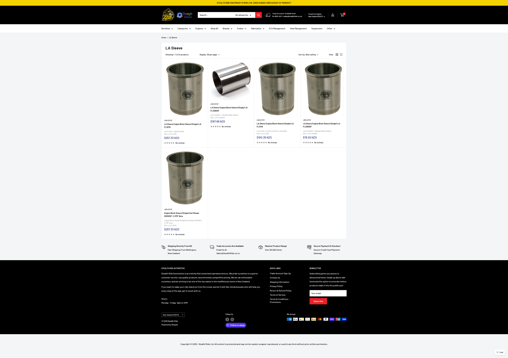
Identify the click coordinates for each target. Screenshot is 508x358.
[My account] (332, 15)
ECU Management (277, 28)
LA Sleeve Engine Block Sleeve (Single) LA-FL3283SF (229, 109)
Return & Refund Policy (280, 290)
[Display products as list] (341, 54)
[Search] (258, 15)
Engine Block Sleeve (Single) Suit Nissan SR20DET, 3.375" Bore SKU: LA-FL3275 (183, 223)
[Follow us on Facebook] (227, 319)
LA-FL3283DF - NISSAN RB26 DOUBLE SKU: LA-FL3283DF (317, 132)
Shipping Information (279, 282)
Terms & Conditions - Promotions (279, 300)
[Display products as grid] (337, 54)
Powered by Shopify (169, 325)
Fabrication (256, 28)
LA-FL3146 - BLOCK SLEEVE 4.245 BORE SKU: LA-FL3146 (272, 132)
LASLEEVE (168, 120)
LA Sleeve (173, 37)
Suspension (316, 28)
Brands (226, 28)
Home (163, 37)
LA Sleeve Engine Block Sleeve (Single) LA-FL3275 (183, 125)
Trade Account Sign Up (280, 273)
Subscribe (318, 301)
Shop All (214, 28)
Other (329, 28)
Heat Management (298, 28)
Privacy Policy (276, 286)
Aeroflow (165, 28)
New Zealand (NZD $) (171, 315)
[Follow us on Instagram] (232, 319)
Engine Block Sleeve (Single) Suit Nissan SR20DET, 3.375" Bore (181, 214)
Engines (199, 28)
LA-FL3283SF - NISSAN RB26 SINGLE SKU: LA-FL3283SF (224, 116)
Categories (183, 28)
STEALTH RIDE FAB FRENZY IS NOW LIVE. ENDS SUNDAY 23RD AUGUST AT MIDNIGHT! (254, 3)
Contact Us (275, 277)
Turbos (240, 28)
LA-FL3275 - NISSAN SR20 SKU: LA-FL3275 (174, 132)
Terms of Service (277, 295)
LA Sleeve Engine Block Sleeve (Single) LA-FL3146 (275, 125)
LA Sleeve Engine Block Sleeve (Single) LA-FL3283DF (322, 125)
